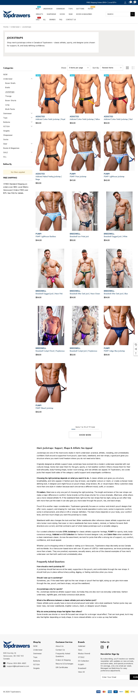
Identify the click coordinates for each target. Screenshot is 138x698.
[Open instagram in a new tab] (102, 647)
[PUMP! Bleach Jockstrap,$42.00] (51, 382)
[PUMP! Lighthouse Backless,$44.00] (51, 211)
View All (81, 672)
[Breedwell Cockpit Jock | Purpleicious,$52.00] (85, 325)
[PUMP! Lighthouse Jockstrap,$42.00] (119, 151)
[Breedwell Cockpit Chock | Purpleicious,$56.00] (51, 325)
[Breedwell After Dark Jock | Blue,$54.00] (119, 268)
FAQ (13, 193)
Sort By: (96, 68)
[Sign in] (125, 2)
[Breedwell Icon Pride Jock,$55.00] (85, 211)
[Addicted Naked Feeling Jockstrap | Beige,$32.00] (51, 151)
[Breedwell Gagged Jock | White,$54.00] (119, 211)
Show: (63, 68)
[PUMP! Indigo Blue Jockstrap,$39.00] (119, 325)
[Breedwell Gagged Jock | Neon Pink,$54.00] (51, 268)
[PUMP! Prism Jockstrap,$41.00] (85, 151)
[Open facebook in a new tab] (107, 647)
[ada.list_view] (133, 67)
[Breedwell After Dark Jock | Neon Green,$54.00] (85, 268)
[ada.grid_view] (127, 67)
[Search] (132, 14)
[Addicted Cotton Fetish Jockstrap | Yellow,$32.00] (85, 93)
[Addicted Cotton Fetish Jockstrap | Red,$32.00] (119, 93)
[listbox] (111, 67)
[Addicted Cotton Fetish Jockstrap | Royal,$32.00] (51, 93)
